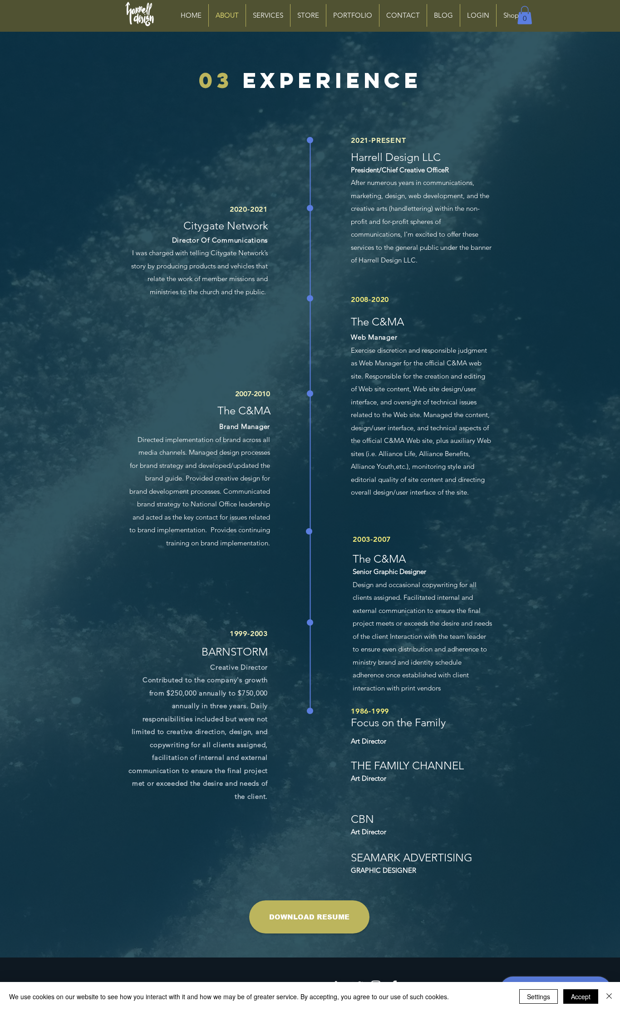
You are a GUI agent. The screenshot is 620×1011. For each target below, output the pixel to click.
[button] (524, 15)
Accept (580, 996)
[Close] (609, 996)
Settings (538, 996)
